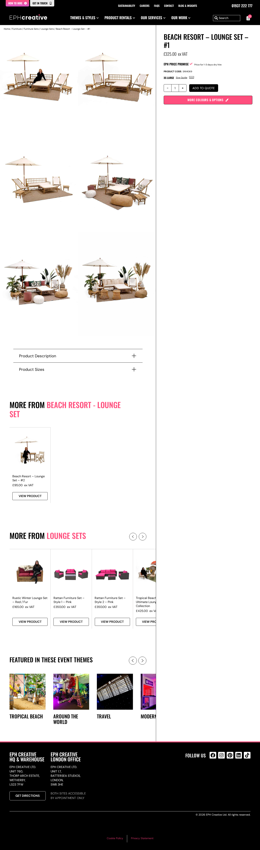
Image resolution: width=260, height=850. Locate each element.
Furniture (17, 28)
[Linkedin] (238, 755)
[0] (247, 18)
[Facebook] (213, 755)
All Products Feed (213, 771)
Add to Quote (203, 88)
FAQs (157, 6)
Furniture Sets (31, 28)
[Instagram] (221, 755)
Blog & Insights (187, 6)
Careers (144, 6)
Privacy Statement (142, 838)
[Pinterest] (230, 755)
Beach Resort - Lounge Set (65, 409)
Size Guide (181, 77)
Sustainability (126, 6)
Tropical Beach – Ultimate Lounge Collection (148, 602)
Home (7, 28)
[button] (133, 536)
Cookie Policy (115, 838)
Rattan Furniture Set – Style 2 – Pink (110, 600)
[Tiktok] (247, 755)
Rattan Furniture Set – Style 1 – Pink (69, 600)
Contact (169, 6)
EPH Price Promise (176, 64)
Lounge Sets (47, 28)
